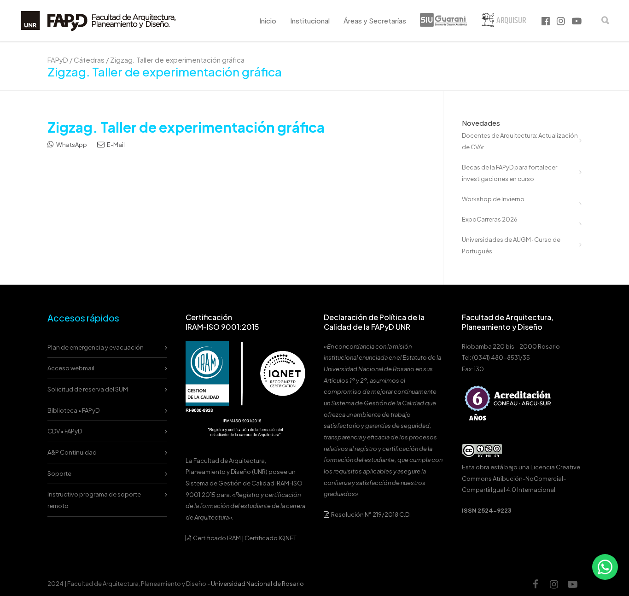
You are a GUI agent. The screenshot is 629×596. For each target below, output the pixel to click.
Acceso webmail (70, 368)
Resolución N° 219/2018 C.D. (370, 514)
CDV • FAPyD (64, 431)
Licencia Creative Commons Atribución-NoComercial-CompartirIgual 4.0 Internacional (521, 478)
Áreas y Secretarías (375, 20)
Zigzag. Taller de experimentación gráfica (186, 127)
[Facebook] (535, 584)
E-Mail (115, 144)
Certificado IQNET (271, 538)
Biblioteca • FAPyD (73, 410)
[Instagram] (554, 584)
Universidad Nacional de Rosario (257, 583)
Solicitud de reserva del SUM (87, 389)
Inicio (267, 20)
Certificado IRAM (217, 538)
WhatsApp (71, 144)
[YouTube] (572, 584)
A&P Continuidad (72, 452)
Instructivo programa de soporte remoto (94, 500)
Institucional (310, 20)
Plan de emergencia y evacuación (95, 347)
